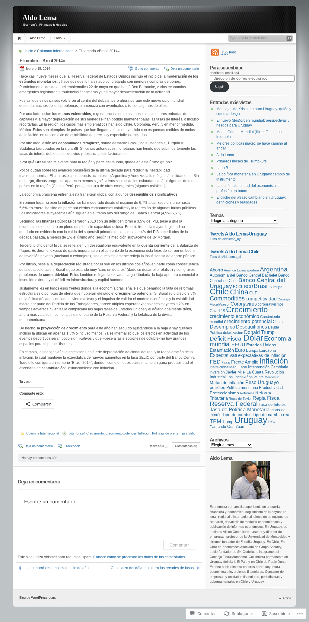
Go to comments (147, 68)
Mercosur (272, 377)
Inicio (20, 38)
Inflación (144, 433)
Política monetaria (242, 388)
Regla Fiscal (267, 398)
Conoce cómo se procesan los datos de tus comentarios (139, 557)
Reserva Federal (234, 403)
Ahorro (216, 269)
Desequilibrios (251, 326)
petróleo (217, 387)
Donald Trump (259, 332)
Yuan (239, 427)
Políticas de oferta (165, 433)
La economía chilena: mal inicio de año (56, 568)
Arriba (286, 598)
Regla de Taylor (240, 398)
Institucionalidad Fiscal (228, 367)
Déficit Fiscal (226, 338)
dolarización (233, 333)
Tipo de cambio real (271, 414)
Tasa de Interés (272, 404)
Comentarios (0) (186, 445)
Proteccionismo (224, 393)
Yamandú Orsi (222, 426)
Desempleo (222, 327)
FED (215, 362)
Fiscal (225, 362)
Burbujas (275, 287)
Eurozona (267, 350)
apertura (253, 270)
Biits (71, 433)
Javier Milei (236, 372)
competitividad (261, 298)
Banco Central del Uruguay (247, 283)
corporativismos (271, 304)
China (239, 292)
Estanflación (222, 350)
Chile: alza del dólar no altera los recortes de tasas (152, 568)
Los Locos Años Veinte (245, 377)
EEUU (238, 344)
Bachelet (269, 275)
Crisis (278, 321)
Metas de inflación (227, 382)
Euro (240, 350)
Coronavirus (244, 303)
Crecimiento (95, 433)
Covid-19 (217, 311)
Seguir (219, 86)
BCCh (238, 286)
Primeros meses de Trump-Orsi (241, 161)
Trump (227, 422)
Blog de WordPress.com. (37, 597)
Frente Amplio (244, 362)
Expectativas (223, 355)
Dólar (253, 337)
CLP (253, 292)
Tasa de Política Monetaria (239, 409)
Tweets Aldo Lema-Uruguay (238, 233)
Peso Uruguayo (262, 382)
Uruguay (250, 420)
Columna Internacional (56, 51)
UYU (271, 422)
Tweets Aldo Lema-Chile (234, 251)
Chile (219, 291)
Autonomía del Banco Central (235, 275)
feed (228, 52)
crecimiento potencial (121, 433)
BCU (248, 286)
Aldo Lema (39, 17)
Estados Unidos (261, 344)
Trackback (72, 446)
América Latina (235, 270)
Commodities (227, 298)
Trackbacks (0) (158, 445)
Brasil (80, 433)
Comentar (179, 544)
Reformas (247, 393)
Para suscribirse (226, 67)
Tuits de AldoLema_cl (225, 256)
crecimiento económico (234, 316)
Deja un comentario (184, 68)
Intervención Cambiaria (268, 367)
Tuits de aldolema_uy (225, 239)
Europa (252, 350)
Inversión (217, 372)
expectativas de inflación (262, 355)
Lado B (59, 38)
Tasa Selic (187, 433)
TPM (215, 421)
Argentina (274, 269)
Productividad (271, 387)
